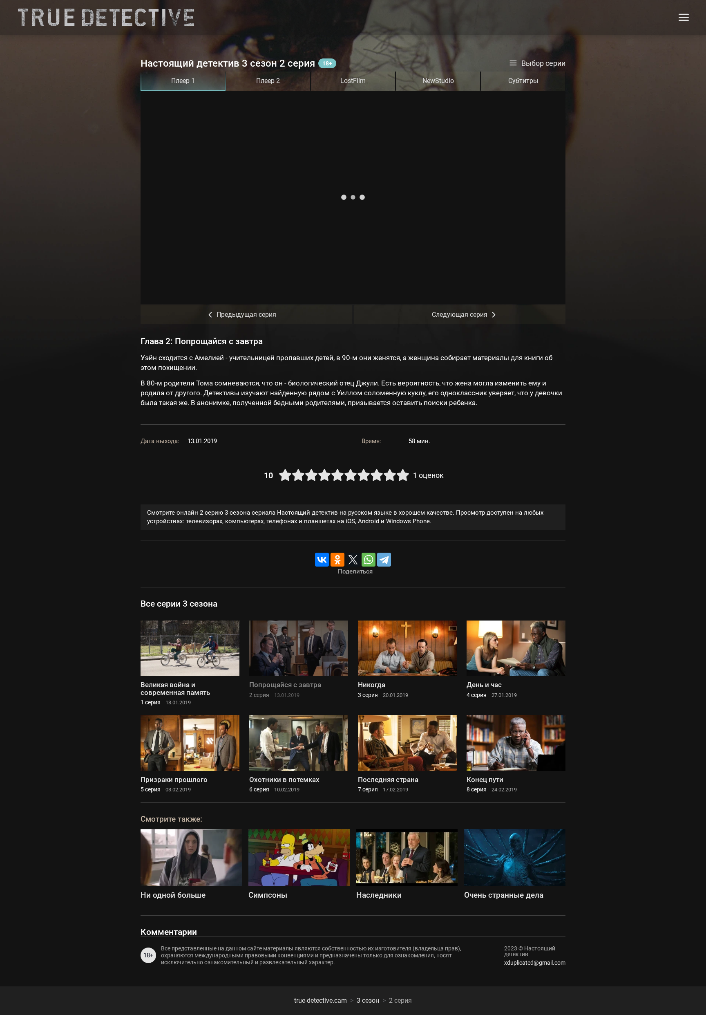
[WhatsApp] (368, 560)
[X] (353, 560)
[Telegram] (384, 560)
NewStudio (438, 81)
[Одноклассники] (337, 560)
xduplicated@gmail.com (534, 963)
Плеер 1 (183, 81)
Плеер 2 (268, 81)
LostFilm (353, 81)
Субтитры (523, 81)
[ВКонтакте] (322, 560)
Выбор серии (543, 63)
